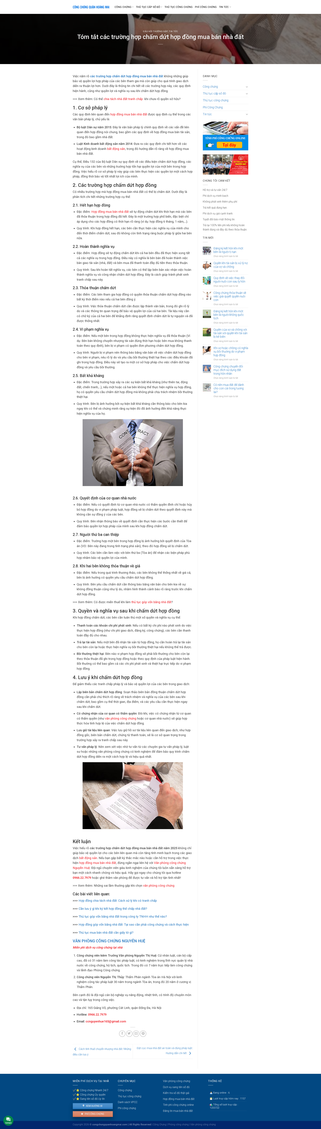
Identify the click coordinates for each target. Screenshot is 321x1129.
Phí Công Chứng (206, 7)
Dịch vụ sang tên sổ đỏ (176, 1087)
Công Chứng (159, 1124)
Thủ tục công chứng (179, 7)
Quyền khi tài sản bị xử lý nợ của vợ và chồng (230, 264)
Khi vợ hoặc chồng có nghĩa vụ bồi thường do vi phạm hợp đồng (230, 351)
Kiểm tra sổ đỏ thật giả (176, 1093)
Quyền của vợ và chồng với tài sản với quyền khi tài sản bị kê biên (230, 333)
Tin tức (224, 7)
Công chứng (123, 7)
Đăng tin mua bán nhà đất (178, 1110)
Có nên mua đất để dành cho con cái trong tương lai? (228, 388)
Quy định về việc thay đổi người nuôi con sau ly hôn (229, 279)
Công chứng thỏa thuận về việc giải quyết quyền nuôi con (229, 296)
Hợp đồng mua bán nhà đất (178, 1099)
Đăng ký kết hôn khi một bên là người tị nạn (228, 250)
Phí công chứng (94, 1114)
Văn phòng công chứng (176, 1081)
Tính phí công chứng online (178, 1104)
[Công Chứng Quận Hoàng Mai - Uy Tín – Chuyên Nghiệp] (91, 7)
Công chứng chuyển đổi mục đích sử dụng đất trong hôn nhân (228, 370)
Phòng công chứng (178, 1124)
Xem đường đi (93, 1106)
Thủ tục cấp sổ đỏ (148, 7)
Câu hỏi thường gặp (155, 31)
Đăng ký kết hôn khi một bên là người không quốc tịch (228, 315)
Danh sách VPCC (127, 1102)
